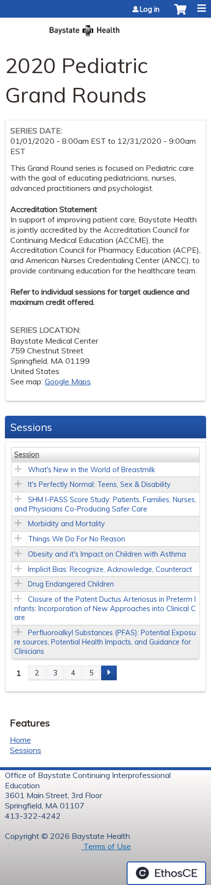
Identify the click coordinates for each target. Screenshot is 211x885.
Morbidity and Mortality (66, 523)
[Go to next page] (109, 673)
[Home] (105, 28)
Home (20, 740)
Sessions (25, 750)
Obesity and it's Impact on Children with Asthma (107, 554)
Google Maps (68, 381)
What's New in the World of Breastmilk (91, 469)
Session (26, 454)
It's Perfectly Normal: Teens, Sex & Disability (99, 484)
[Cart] (180, 14)
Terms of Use (106, 846)
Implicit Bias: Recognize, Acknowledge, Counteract (110, 569)
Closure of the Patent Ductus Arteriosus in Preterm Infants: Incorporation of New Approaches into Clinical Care (105, 608)
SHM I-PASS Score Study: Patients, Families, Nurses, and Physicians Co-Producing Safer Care (105, 504)
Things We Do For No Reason (76, 539)
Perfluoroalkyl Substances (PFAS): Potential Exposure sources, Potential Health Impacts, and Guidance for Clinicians (105, 641)
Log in (149, 9)
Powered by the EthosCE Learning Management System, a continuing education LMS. (166, 873)
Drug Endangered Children (71, 584)
